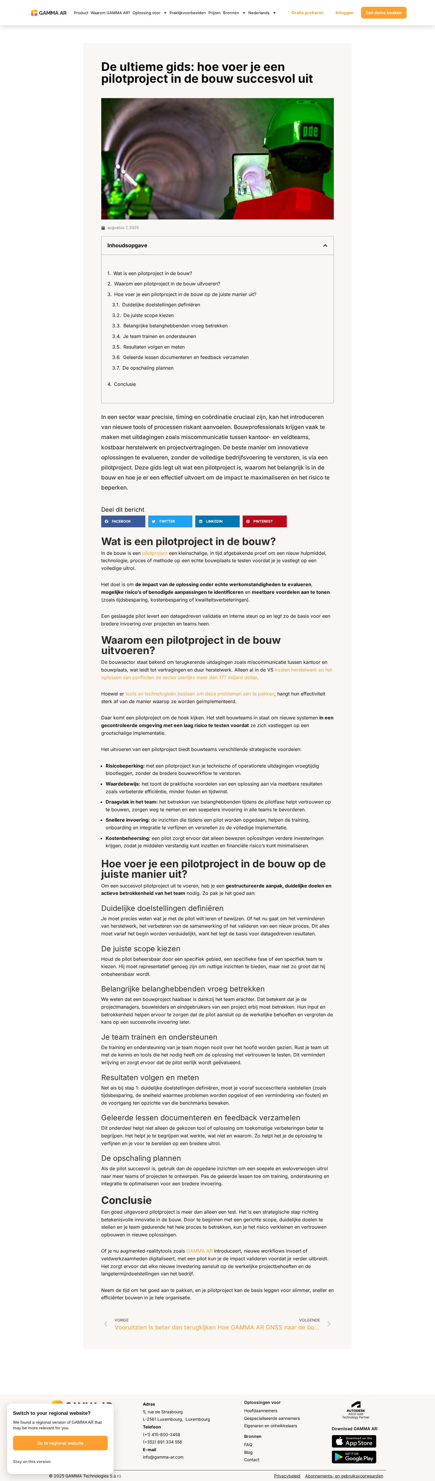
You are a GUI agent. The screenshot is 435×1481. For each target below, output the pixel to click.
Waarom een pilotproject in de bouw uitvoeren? (167, 284)
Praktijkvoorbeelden (188, 12)
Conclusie (125, 384)
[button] (325, 245)
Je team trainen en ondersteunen (159, 336)
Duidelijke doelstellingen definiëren (161, 305)
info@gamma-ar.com (163, 1456)
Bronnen (231, 12)
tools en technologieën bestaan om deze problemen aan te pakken (199, 694)
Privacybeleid (287, 1475)
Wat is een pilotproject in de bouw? (152, 273)
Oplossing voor (146, 12)
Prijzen (214, 12)
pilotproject (154, 553)
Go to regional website (60, 1443)
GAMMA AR (199, 1251)
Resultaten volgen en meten (154, 347)
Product (81, 12)
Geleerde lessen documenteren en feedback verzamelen (186, 357)
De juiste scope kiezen (148, 315)
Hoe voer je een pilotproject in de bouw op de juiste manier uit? (185, 294)
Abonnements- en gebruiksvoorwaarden (344, 1475)
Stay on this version (32, 1461)
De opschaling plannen (148, 368)
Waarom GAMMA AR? (110, 12)
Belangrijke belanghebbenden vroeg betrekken (175, 326)
